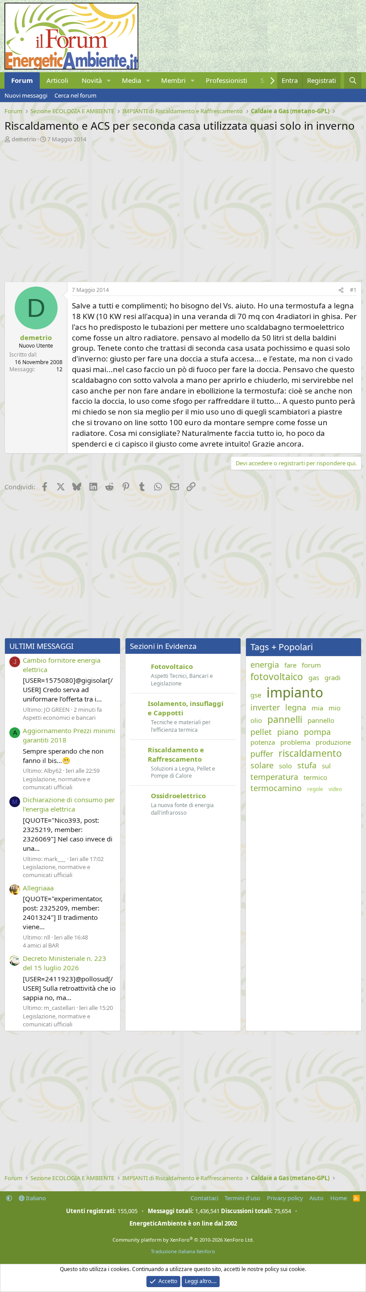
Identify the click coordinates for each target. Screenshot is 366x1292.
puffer (261, 753)
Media (131, 80)
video (335, 789)
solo (285, 765)
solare (262, 765)
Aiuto (316, 1198)
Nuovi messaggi (25, 95)
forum (311, 664)
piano (288, 731)
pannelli (284, 719)
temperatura (274, 776)
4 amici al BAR (41, 945)
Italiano (35, 1198)
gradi (332, 677)
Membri (173, 80)
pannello (321, 720)
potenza (262, 742)
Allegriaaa (38, 887)
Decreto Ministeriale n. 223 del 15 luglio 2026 (64, 963)
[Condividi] (341, 290)
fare (290, 664)
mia (317, 707)
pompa (317, 731)
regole (315, 789)
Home (338, 1198)
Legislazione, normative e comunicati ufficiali (56, 783)
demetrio (24, 139)
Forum (22, 80)
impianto (294, 692)
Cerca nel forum (75, 95)
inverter (265, 707)
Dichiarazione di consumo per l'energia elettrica (69, 804)
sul (326, 765)
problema (295, 742)
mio (335, 707)
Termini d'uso (242, 1198)
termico (315, 777)
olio (256, 720)
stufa (306, 765)
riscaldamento (310, 753)
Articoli (57, 80)
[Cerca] (353, 80)
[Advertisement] (183, 210)
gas (313, 677)
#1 (353, 290)
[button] (109, 80)
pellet (261, 731)
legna (295, 707)
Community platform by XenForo (183, 1239)
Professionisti (226, 80)
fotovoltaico (276, 676)
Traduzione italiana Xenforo (183, 1251)
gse (255, 694)
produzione (333, 742)
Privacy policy (285, 1198)
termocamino (276, 788)
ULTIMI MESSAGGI (41, 646)
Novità (92, 80)
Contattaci (204, 1198)
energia (264, 664)
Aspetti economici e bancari (59, 718)
